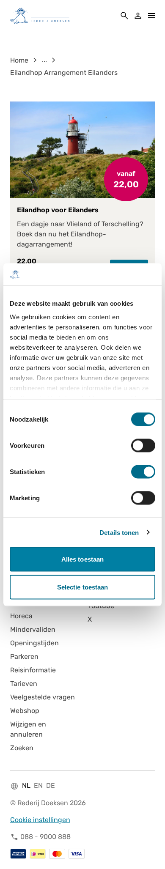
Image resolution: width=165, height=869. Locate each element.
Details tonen (119, 532)
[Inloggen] (138, 16)
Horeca (21, 616)
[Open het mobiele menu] (151, 15)
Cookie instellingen (40, 820)
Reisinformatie (33, 670)
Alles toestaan (82, 559)
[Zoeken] (124, 16)
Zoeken (21, 748)
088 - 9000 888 (45, 837)
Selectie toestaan (82, 586)
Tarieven (23, 684)
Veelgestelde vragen (42, 697)
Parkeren (24, 656)
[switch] (143, 445)
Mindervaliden (32, 629)
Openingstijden (34, 643)
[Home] (39, 15)
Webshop (24, 711)
